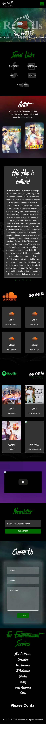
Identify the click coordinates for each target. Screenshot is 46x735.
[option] (23, 222)
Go (11, 317)
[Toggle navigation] (42, 3)
